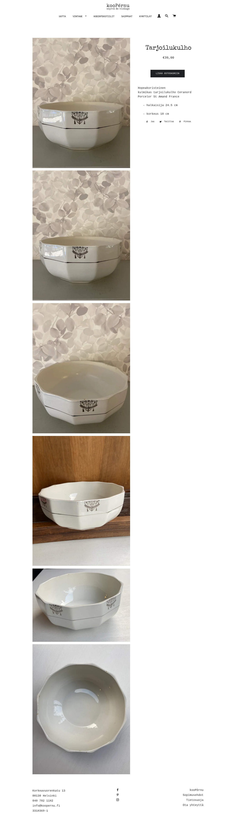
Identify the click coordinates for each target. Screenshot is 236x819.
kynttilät (145, 16)
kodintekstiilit (104, 16)
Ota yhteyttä (193, 805)
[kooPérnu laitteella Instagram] (118, 800)
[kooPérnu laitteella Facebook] (118, 790)
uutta (62, 16)
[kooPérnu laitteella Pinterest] (118, 795)
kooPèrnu (197, 790)
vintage (78, 16)
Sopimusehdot (193, 795)
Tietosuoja (195, 800)
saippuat (126, 16)
